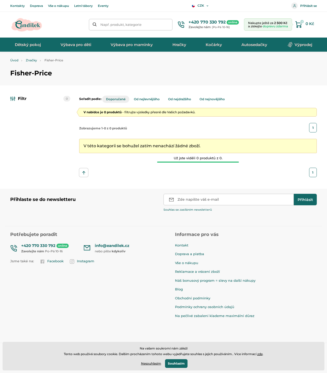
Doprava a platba (189, 254)
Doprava (36, 6)
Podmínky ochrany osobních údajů (204, 307)
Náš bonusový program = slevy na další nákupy (215, 280)
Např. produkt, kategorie (121, 24)
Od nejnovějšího (212, 99)
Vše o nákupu (58, 6)
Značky (31, 60)
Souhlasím (176, 363)
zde (260, 354)
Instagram (85, 261)
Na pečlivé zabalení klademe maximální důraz (214, 316)
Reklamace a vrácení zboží (197, 271)
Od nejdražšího (179, 99)
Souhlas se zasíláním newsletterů (188, 209)
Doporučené (115, 99)
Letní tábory (83, 6)
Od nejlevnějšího (147, 99)
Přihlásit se (308, 6)
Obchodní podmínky (192, 298)
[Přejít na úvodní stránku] (26, 24)
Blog (179, 289)
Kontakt (181, 245)
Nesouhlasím (151, 363)
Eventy (103, 6)
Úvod (14, 60)
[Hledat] (94, 24)
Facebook (55, 261)
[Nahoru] (83, 172)
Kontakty (17, 6)
